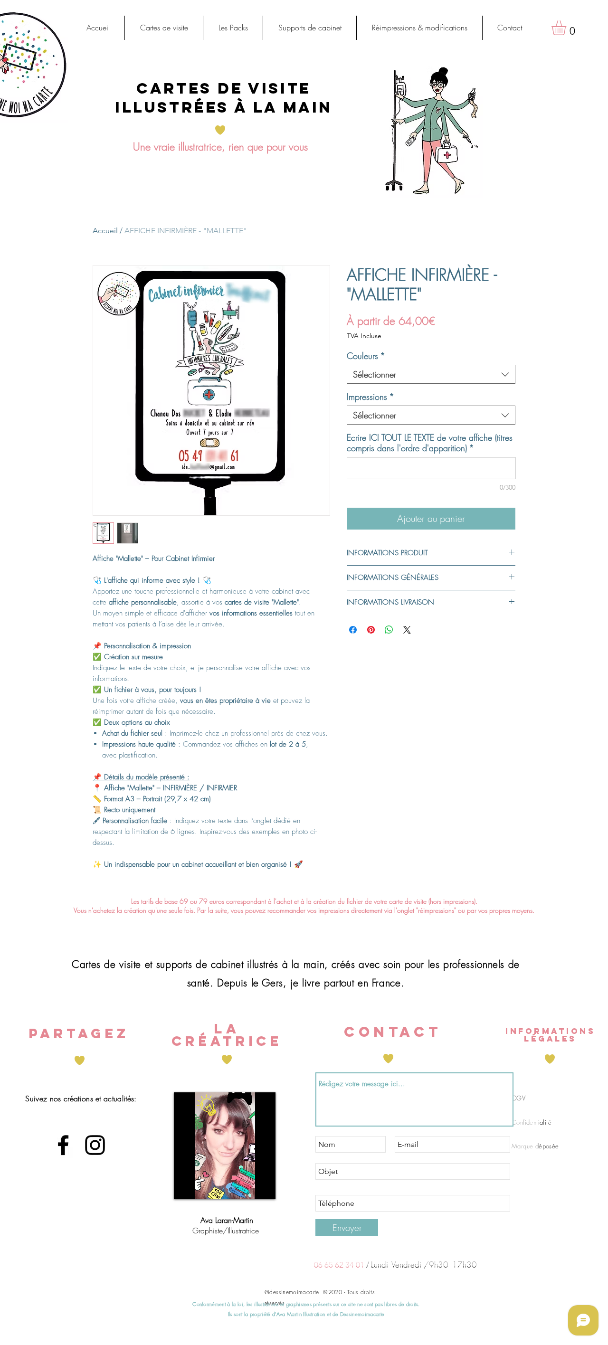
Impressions (370, 396)
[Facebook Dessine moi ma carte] (63, 1145)
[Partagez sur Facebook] (353, 629)
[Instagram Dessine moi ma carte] (95, 1145)
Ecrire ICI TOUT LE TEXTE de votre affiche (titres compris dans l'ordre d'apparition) (430, 442)
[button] (163, 28)
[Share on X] (407, 629)
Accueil (105, 230)
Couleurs (366, 355)
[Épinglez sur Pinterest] (371, 629)
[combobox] (431, 374)
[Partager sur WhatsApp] (389, 629)
